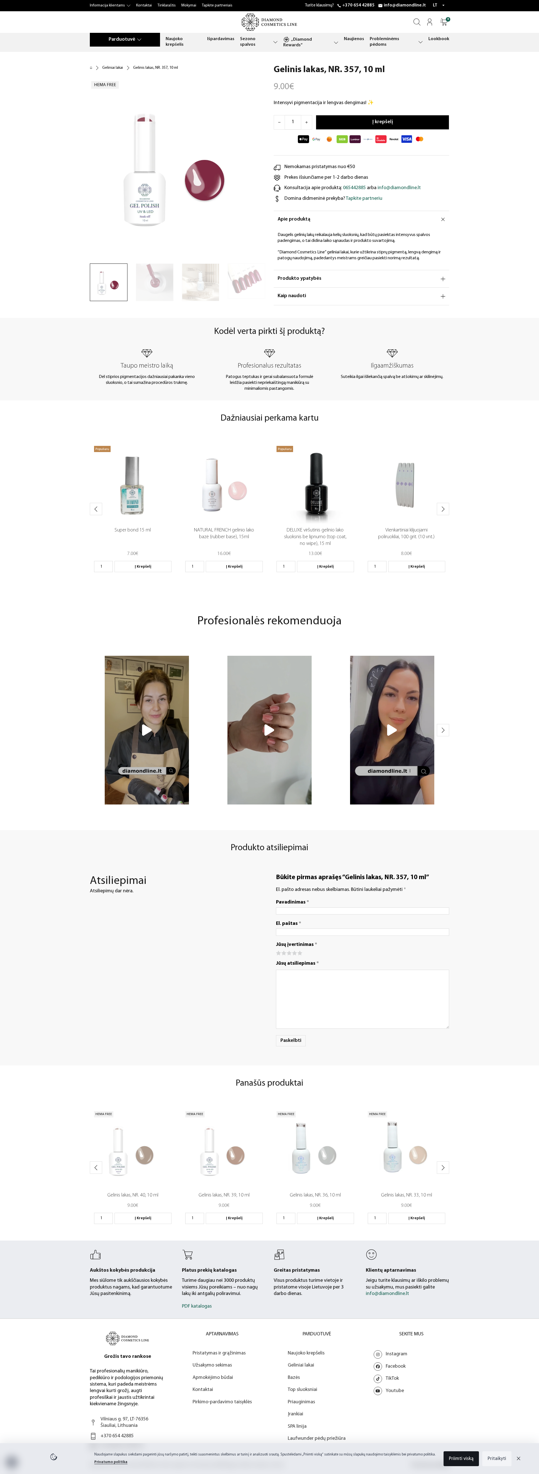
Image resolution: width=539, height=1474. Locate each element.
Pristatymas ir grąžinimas (219, 1353)
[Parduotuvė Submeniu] (139, 39)
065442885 (354, 188)
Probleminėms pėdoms (384, 42)
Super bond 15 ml (133, 530)
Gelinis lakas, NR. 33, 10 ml (406, 1195)
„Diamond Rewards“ (297, 42)
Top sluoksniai (302, 1389)
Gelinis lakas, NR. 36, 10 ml (315, 1195)
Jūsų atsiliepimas (297, 963)
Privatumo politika (110, 1462)
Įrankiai (295, 1414)
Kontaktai (144, 5)
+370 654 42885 (358, 5)
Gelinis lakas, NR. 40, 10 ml (132, 1195)
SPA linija (297, 1426)
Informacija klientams (107, 5)
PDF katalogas (197, 1306)
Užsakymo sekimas (212, 1365)
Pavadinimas (292, 902)
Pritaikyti (497, 1458)
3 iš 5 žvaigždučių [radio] (289, 952)
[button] (444, 22)
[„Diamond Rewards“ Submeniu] (336, 42)
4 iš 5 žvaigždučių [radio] (294, 952)
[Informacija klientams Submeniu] (129, 6)
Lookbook (438, 39)
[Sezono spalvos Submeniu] (275, 42)
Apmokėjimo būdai (213, 1377)
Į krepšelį (143, 567)
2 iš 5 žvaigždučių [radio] (283, 952)
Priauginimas (301, 1402)
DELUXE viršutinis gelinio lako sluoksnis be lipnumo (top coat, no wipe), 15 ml (315, 537)
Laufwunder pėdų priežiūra (317, 1438)
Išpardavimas (220, 39)
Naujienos (354, 39)
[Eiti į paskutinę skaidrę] (96, 509)
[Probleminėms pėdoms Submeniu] (420, 42)
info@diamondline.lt (405, 5)
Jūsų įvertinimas (296, 944)
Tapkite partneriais (217, 5)
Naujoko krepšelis (175, 42)
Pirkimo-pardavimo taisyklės (222, 1402)
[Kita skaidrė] (443, 509)
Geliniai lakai (112, 68)
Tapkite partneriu (364, 198)
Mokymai (188, 5)
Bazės (294, 1377)
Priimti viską (461, 1458)
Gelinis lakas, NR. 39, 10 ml (224, 1195)
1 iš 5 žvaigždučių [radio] (278, 952)
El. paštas (288, 923)
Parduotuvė (122, 39)
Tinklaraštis (166, 5)
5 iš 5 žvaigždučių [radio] (299, 952)
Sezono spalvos (247, 42)
